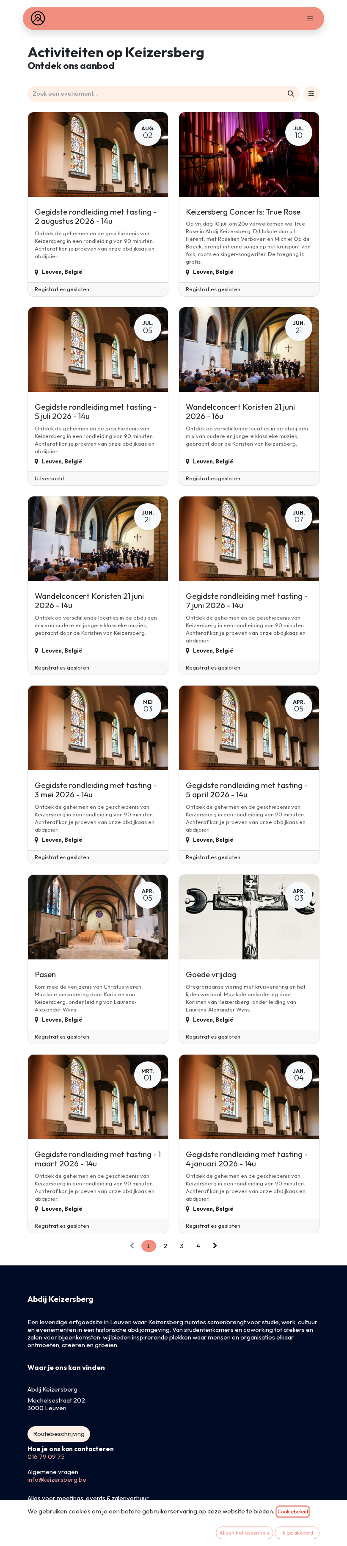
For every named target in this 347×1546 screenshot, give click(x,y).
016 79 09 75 (46, 1456)
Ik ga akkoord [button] (297, 1532)
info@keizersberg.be (57, 1479)
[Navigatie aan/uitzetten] (310, 18)
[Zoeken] (291, 94)
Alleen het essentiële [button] (245, 1532)
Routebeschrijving (59, 1434)
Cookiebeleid (293, 1511)
